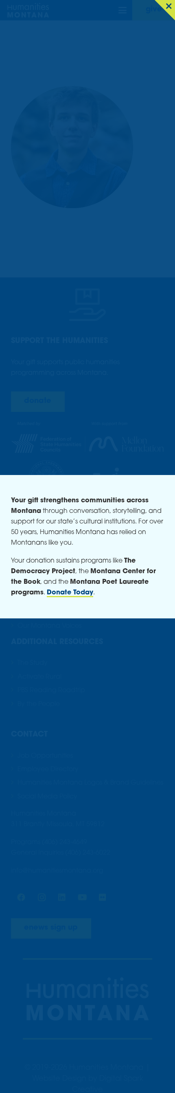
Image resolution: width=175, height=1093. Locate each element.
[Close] (165, 10)
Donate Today (70, 592)
